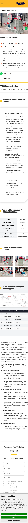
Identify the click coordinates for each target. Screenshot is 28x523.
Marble (14, 484)
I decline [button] (14, 517)
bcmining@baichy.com (9, 78)
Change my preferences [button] (14, 520)
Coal (14, 492)
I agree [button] (14, 514)
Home (1, 9)
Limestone (13, 481)
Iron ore (21, 484)
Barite (6, 488)
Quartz (12, 488)
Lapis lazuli (8, 492)
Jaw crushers (16, 46)
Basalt (20, 481)
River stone (8, 484)
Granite (7, 481)
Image (20, 90)
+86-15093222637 (8, 73)
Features (3, 90)
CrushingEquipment (19, 9)
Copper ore (14, 490)
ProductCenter (8, 9)
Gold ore (7, 490)
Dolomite (7, 486)
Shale (17, 488)
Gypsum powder (16, 486)
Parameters (12, 90)
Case (26, 90)
